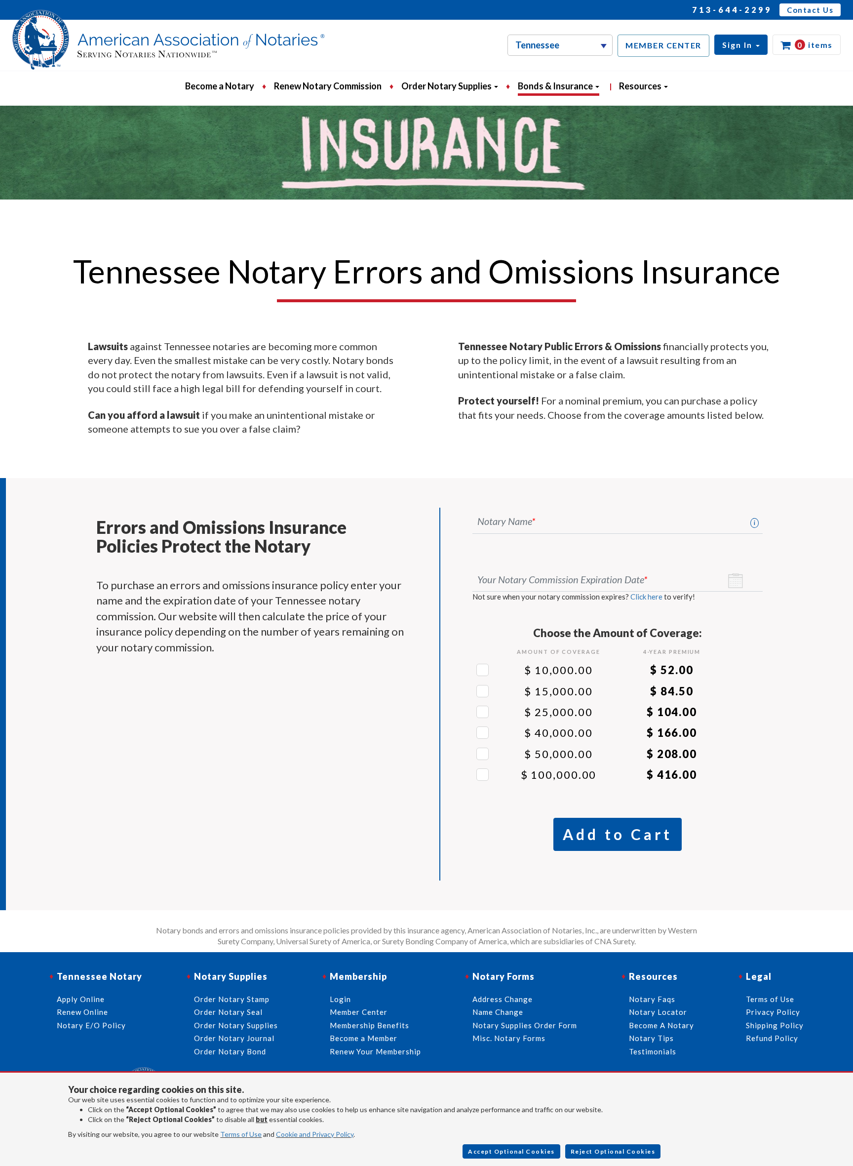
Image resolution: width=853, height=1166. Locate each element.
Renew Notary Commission (328, 85)
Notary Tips (651, 1038)
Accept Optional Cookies (511, 1151)
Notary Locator (658, 1011)
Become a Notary (219, 85)
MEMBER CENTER (663, 45)
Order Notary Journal (234, 1038)
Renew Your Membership (375, 1051)
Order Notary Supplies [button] (447, 85)
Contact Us (810, 9)
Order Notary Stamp (232, 999)
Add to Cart (617, 834)
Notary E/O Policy (91, 1025)
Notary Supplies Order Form (524, 1025)
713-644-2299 (732, 9)
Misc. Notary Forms (508, 1038)
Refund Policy (772, 1038)
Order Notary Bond (230, 1051)
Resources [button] (641, 85)
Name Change (497, 1011)
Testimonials (652, 1051)
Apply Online (81, 999)
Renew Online (82, 1011)
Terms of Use (241, 1134)
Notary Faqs (652, 999)
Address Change (502, 999)
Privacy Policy (773, 1011)
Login (340, 999)
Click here (646, 596)
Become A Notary (661, 1025)
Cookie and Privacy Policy (314, 1134)
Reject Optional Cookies (613, 1151)
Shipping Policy (775, 1025)
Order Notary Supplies (236, 1025)
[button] (741, 45)
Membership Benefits (369, 1025)
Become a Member (363, 1038)
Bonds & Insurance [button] (556, 85)
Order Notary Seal (228, 1011)
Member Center (359, 1011)
